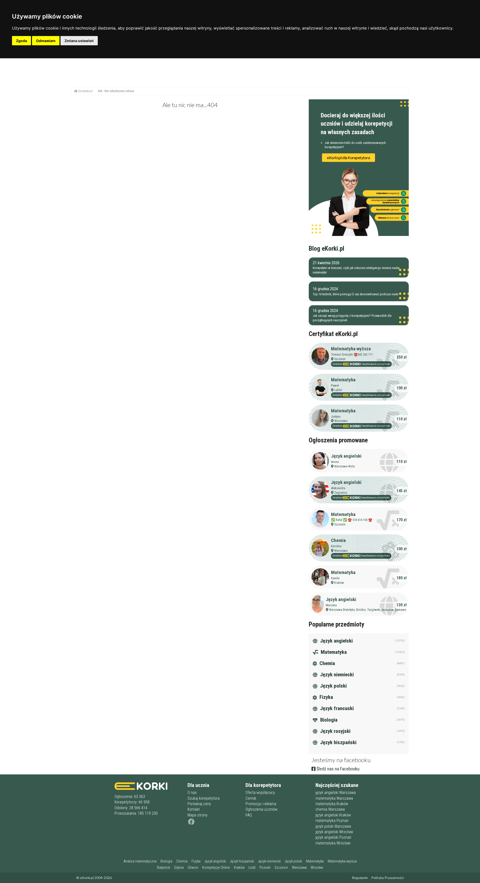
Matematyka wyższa (351, 349)
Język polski (333, 686)
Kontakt (194, 809)
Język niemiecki (336, 675)
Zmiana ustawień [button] (79, 41)
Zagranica (340, 492)
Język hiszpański (337, 742)
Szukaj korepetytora (204, 798)
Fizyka (325, 697)
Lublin (338, 390)
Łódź (252, 867)
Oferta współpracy (260, 792)
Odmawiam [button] (46, 41)
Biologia (328, 720)
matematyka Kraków (332, 803)
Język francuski (336, 708)
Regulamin (360, 877)
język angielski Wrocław (334, 831)
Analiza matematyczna (140, 861)
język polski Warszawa (333, 826)
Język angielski (346, 456)
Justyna (335, 416)
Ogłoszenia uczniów (261, 809)
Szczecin (340, 359)
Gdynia (179, 867)
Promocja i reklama (261, 803)
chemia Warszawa (330, 809)
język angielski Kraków (333, 815)
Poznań (265, 867)
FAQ (249, 815)
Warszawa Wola (344, 466)
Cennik (251, 798)
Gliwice (193, 867)
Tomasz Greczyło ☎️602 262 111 (352, 354)
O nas (192, 792)
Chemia (338, 540)
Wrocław (317, 867)
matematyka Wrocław (333, 843)
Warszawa (341, 421)
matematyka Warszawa (334, 798)
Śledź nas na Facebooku (338, 768)
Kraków (339, 582)
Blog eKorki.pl (326, 248)
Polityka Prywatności (387, 877)
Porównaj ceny (199, 803)
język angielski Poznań (333, 837)
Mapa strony (198, 815)
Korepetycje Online (216, 867)
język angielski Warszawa (336, 792)
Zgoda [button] (21, 41)
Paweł (335, 385)
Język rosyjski (334, 731)
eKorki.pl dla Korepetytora (348, 157)
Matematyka (343, 380)
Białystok (163, 867)
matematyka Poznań (332, 820)
